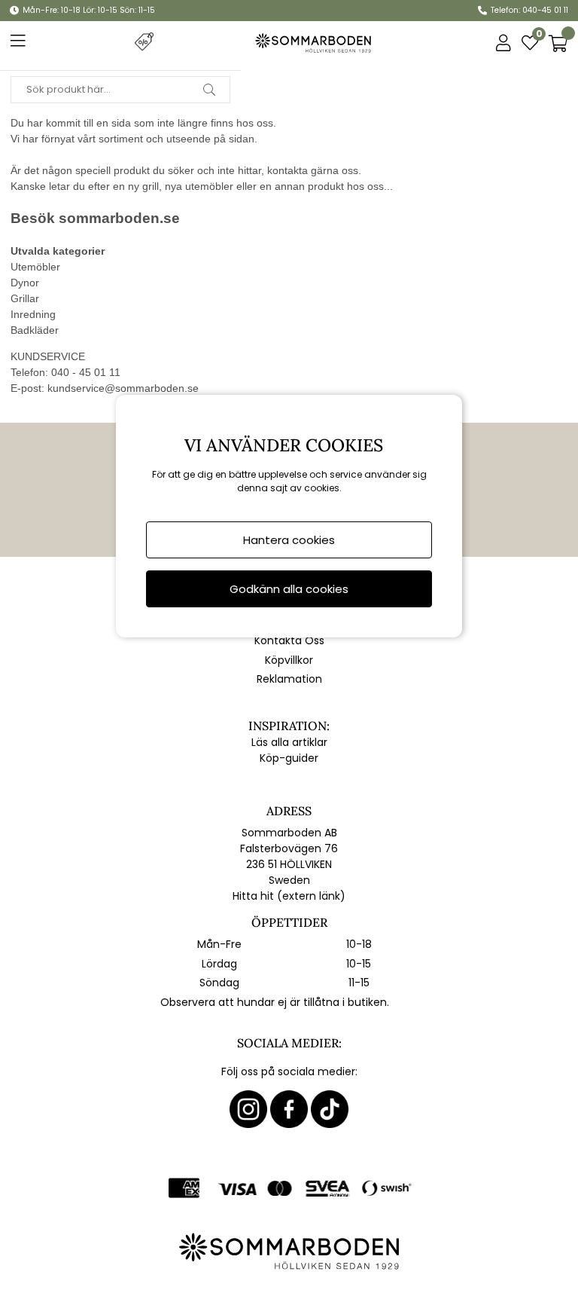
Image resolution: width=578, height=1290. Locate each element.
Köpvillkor (289, 660)
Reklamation (289, 678)
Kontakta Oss (289, 640)
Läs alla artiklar (289, 742)
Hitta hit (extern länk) (289, 895)
